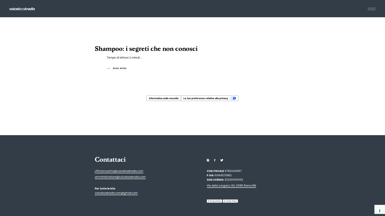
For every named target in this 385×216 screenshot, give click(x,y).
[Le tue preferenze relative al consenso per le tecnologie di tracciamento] (380, 211)
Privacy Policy (215, 201)
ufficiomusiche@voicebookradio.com (119, 171)
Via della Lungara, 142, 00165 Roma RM (231, 185)
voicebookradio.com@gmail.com (116, 193)
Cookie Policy (231, 201)
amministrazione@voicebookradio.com (120, 177)
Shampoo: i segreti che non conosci (146, 48)
